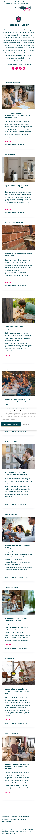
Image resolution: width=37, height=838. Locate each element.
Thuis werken (9, 587)
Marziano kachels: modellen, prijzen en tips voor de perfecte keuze (17, 691)
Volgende (29, 807)
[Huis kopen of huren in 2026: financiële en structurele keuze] (18, 456)
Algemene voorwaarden (18, 819)
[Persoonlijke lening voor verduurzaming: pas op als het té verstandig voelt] (18, 97)
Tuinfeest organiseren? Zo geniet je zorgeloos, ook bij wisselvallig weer (17, 402)
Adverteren (6, 816)
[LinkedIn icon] (16, 68)
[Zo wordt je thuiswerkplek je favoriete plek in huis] (18, 602)
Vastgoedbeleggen (11, 514)
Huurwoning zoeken (11, 441)
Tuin (6, 369)
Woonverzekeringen (11, 733)
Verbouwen (19, 222)
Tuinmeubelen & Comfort (15, 369)
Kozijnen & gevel (10, 222)
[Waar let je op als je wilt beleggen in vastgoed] (18, 529)
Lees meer (9, 141)
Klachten (5, 819)
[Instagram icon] (24, 68)
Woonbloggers (24, 816)
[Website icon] (20, 68)
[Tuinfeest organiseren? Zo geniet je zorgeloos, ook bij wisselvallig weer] (18, 383)
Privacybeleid (6, 822)
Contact (14, 816)
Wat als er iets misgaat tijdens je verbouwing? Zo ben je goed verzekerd (17, 766)
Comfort (7, 658)
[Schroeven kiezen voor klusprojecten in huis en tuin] (18, 310)
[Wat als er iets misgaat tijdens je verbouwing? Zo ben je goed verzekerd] (18, 748)
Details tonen (27, 424)
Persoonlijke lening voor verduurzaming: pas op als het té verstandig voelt (17, 115)
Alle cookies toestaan (11, 424)
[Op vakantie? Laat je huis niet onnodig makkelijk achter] (18, 169)
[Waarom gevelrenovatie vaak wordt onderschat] (18, 237)
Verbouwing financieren (12, 82)
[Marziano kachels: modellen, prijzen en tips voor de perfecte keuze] (18, 673)
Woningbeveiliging (10, 155)
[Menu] (34, 8)
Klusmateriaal (9, 296)
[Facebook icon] (13, 68)
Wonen (16, 587)
